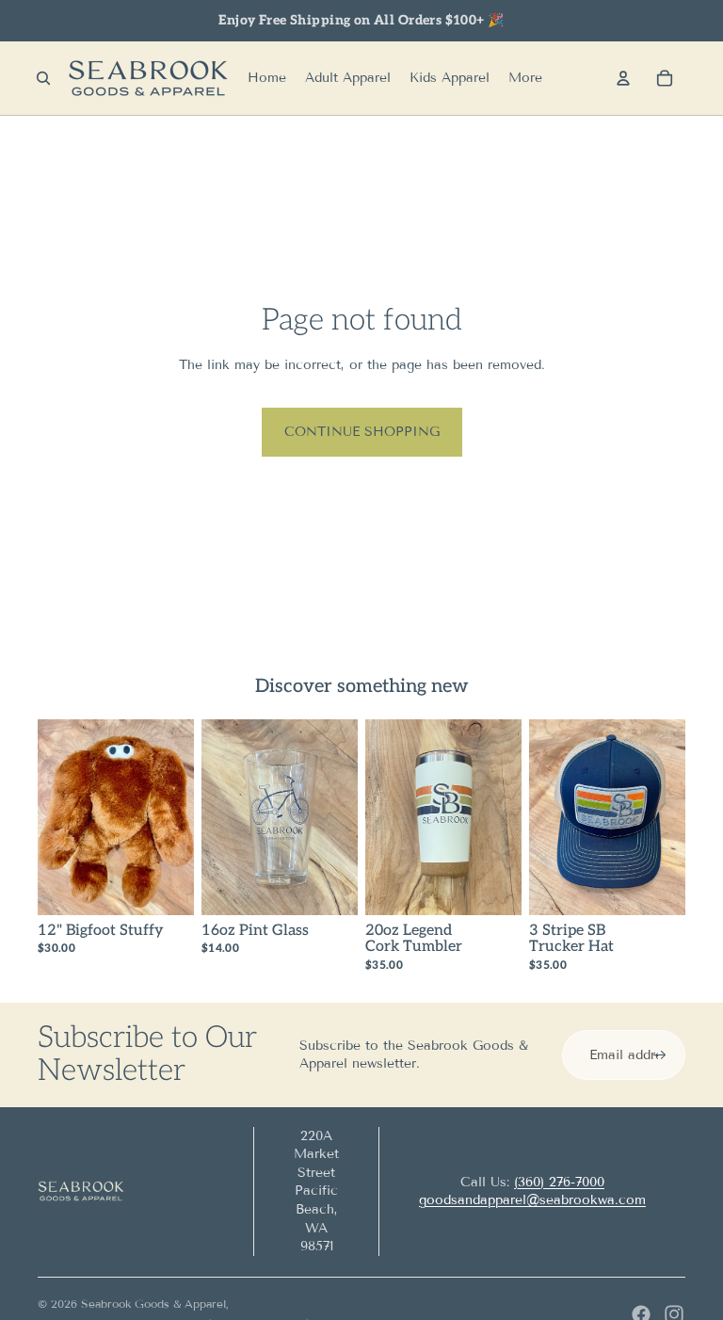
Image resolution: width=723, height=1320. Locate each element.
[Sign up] (660, 1055)
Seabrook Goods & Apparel (153, 1303)
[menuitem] (525, 78)
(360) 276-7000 (559, 1182)
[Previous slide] (216, 817)
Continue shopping (362, 432)
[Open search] (43, 78)
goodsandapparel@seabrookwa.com (532, 1200)
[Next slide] (343, 817)
